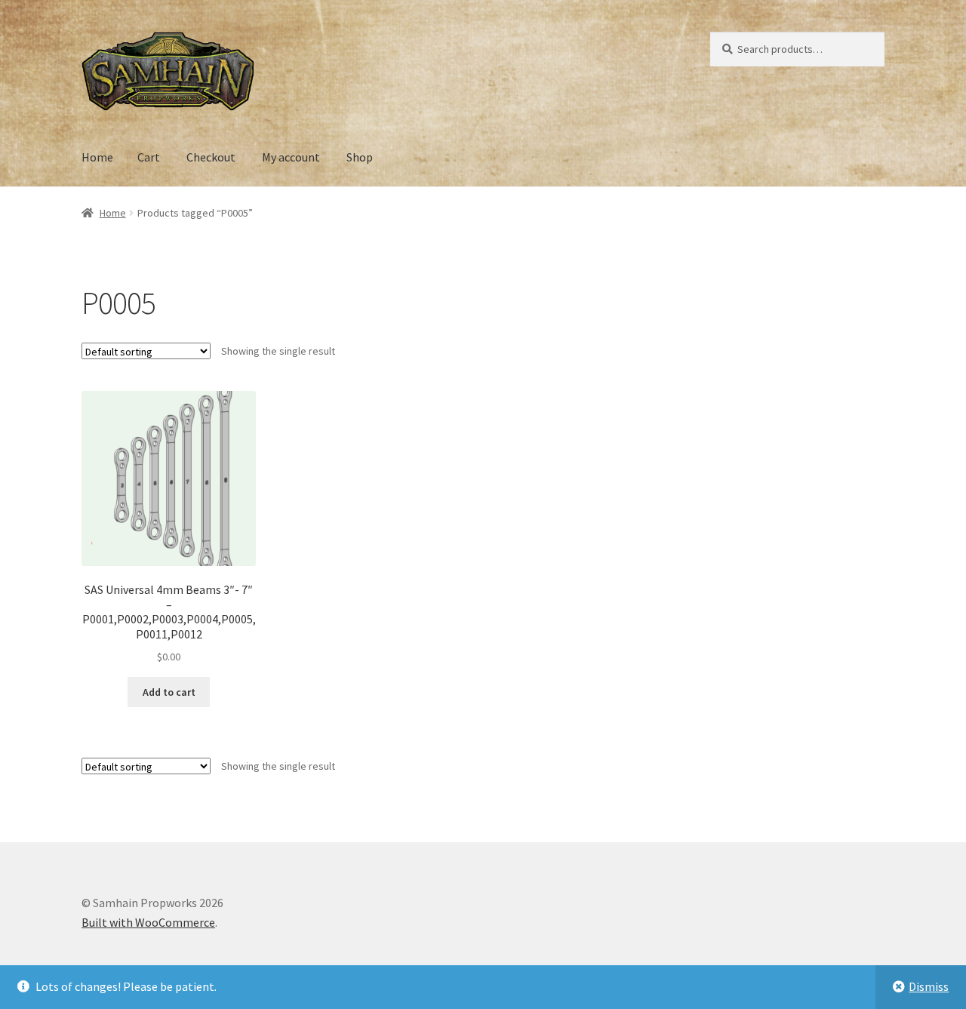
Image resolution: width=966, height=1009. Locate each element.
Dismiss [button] (929, 986)
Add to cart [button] (169, 692)
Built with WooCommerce (148, 922)
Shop (359, 157)
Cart (148, 157)
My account (291, 157)
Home (97, 157)
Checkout (210, 157)
